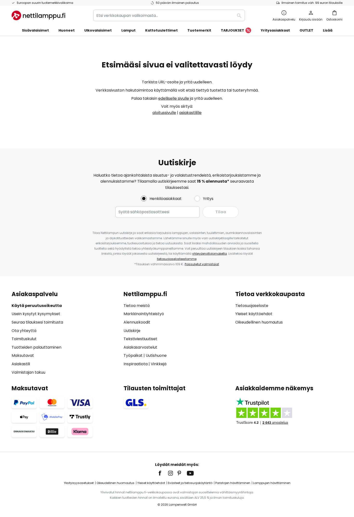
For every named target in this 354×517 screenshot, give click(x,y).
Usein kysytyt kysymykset (36, 314)
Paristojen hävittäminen (232, 483)
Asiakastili (21, 364)
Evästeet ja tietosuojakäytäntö (190, 483)
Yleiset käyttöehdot (253, 314)
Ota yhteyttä (24, 330)
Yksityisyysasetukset (79, 483)
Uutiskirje (132, 330)
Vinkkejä (158, 364)
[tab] (65, 333)
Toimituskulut (24, 339)
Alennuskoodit (137, 322)
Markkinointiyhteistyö (144, 314)
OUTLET (306, 30)
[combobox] (169, 15)
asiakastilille (190, 112)
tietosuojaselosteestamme (177, 259)
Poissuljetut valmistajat (202, 264)
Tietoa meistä (137, 305)
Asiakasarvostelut (140, 347)
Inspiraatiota (136, 364)
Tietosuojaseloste (251, 305)
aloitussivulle (164, 112)
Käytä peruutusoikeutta (37, 305)
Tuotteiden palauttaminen (36, 347)
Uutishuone (156, 355)
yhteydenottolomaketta (209, 254)
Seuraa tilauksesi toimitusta (37, 322)
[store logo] (38, 15)
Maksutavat (23, 355)
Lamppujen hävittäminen (271, 483)
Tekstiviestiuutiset (140, 339)
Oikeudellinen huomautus (259, 322)
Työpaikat (133, 355)
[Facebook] (163, 473)
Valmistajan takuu (28, 372)
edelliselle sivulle (173, 98)
